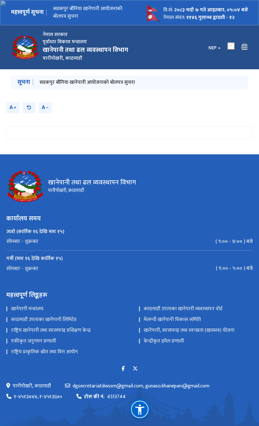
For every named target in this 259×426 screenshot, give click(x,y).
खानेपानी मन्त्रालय (27, 309)
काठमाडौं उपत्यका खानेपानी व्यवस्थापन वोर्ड (183, 309)
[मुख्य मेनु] (244, 47)
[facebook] (123, 369)
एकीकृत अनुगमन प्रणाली (33, 341)
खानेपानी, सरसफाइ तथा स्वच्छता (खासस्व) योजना (189, 330)
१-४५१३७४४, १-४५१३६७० (38, 397)
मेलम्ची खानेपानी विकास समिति (172, 319)
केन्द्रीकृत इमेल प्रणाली (164, 341)
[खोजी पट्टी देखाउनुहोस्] (231, 46)
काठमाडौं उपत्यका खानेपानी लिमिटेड (43, 319)
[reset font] (29, 107)
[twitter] (135, 369)
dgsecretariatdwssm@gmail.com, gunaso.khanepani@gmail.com (141, 386)
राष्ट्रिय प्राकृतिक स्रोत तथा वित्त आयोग (44, 352)
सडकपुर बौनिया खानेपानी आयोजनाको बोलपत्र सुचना (87, 13)
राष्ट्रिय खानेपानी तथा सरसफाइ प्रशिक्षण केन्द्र (51, 330)
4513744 (105, 397)
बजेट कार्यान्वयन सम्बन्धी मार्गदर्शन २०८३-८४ (79, 82)
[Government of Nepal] (25, 47)
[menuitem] (129, 241)
